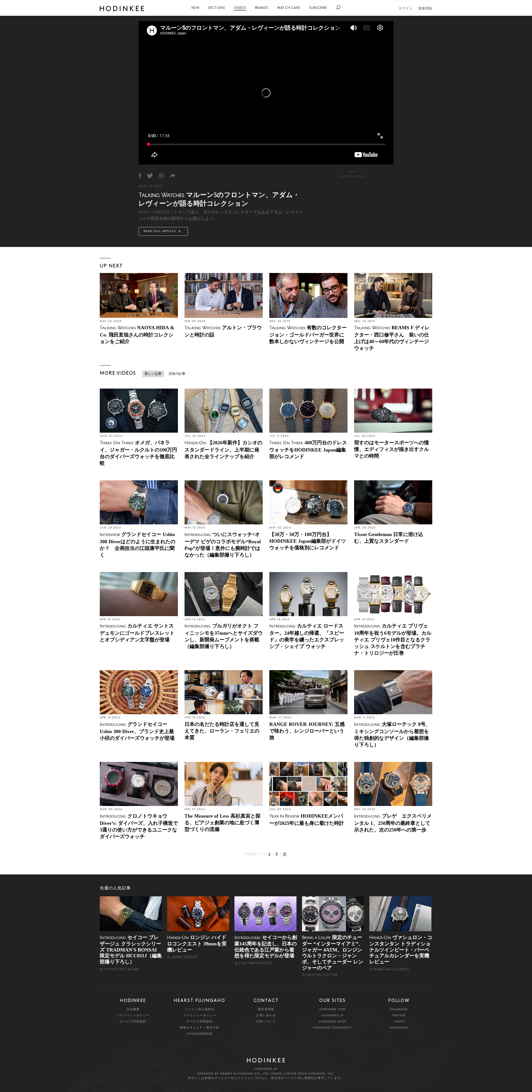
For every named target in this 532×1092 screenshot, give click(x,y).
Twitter (399, 1015)
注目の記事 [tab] (177, 374)
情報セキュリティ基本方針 (199, 1027)
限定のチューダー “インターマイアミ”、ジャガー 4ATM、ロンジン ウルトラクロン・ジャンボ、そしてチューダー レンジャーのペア (332, 953)
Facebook (399, 1009)
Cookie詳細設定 (199, 1033)
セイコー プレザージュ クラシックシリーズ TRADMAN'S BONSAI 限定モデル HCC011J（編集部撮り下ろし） (131, 950)
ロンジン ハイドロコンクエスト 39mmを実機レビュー (197, 944)
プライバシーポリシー (133, 1015)
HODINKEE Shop (332, 1021)
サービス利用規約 (133, 1021)
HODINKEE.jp (333, 1015)
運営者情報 (266, 1009)
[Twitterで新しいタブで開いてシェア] (150, 175)
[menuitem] (195, 8)
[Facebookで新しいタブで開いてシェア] (140, 175)
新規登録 (425, 8)
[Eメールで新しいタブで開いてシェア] (172, 175)
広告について (266, 1021)
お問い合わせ (266, 1015)
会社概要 (133, 1009)
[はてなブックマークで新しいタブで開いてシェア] (161, 175)
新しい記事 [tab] (153, 374)
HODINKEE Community (332, 1027)
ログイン (406, 8)
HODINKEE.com (332, 1009)
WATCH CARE (288, 8)
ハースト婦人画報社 (199, 1009)
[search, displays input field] (338, 7)
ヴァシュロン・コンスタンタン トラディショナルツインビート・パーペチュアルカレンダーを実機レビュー (400, 950)
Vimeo (399, 1021)
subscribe (318, 8)
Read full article (160, 231)
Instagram (399, 1027)
